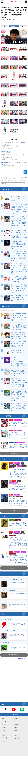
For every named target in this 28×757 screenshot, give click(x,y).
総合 (3, 718)
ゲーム (16, 718)
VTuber (17, 177)
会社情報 (4, 741)
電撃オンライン (4, 177)
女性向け (17, 727)
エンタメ (12, 177)
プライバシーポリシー (20, 735)
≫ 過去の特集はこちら (22, 658)
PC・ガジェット (6, 724)
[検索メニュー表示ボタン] (2, 2)
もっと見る (14, 453)
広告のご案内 (5, 738)
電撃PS (17, 724)
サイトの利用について (7, 735)
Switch (3, 727)
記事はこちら (14, 26)
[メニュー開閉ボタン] (26, 2)
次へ (23, 26)
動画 (16, 730)
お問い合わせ (18, 738)
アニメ (16, 721)
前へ (5, 26)
